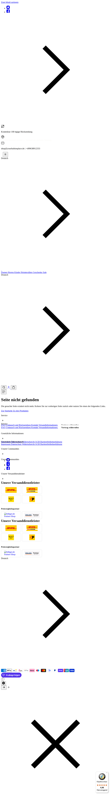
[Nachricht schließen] (3, 683)
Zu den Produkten (20, 411)
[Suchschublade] (3, 387)
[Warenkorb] (13, 387)
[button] (55, 123)
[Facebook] (8, 12)
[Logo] (1, 270)
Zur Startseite (7, 411)
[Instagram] (8, 8)
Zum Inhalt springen (9, 2)
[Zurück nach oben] (3, 687)
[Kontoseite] (9, 388)
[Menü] (3, 392)
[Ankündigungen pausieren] (5, 154)
